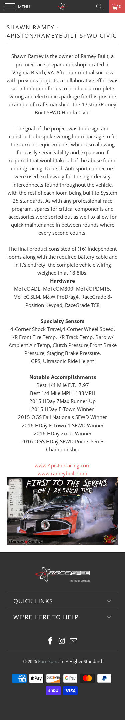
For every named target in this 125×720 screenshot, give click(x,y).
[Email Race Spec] (74, 641)
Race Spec (48, 661)
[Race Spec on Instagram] (62, 641)
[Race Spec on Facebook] (51, 641)
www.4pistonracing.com (63, 465)
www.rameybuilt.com (62, 473)
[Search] (102, 7)
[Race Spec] (62, 6)
